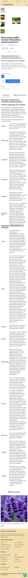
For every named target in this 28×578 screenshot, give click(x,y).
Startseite (16, 45)
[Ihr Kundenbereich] (22, 4)
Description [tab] (6, 95)
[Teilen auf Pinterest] (8, 89)
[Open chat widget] (25, 575)
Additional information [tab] (19, 95)
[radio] (2, 76)
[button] (2, 4)
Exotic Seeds (8, 4)
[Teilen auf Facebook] (2, 89)
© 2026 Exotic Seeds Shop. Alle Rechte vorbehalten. (12, 574)
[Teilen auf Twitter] (5, 89)
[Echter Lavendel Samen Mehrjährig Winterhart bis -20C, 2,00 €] (14, 511)
